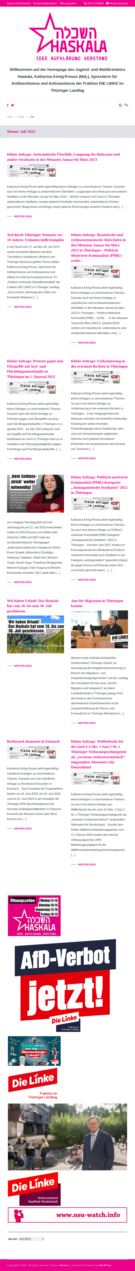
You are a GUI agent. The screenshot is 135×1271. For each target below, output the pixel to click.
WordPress (105, 1265)
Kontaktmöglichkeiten (45, 3)
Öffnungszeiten (68, 3)
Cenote (63, 1265)
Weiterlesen (23, 216)
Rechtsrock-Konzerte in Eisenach (33, 741)
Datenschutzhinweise (19, 3)
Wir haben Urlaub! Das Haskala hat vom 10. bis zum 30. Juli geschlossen (33, 606)
